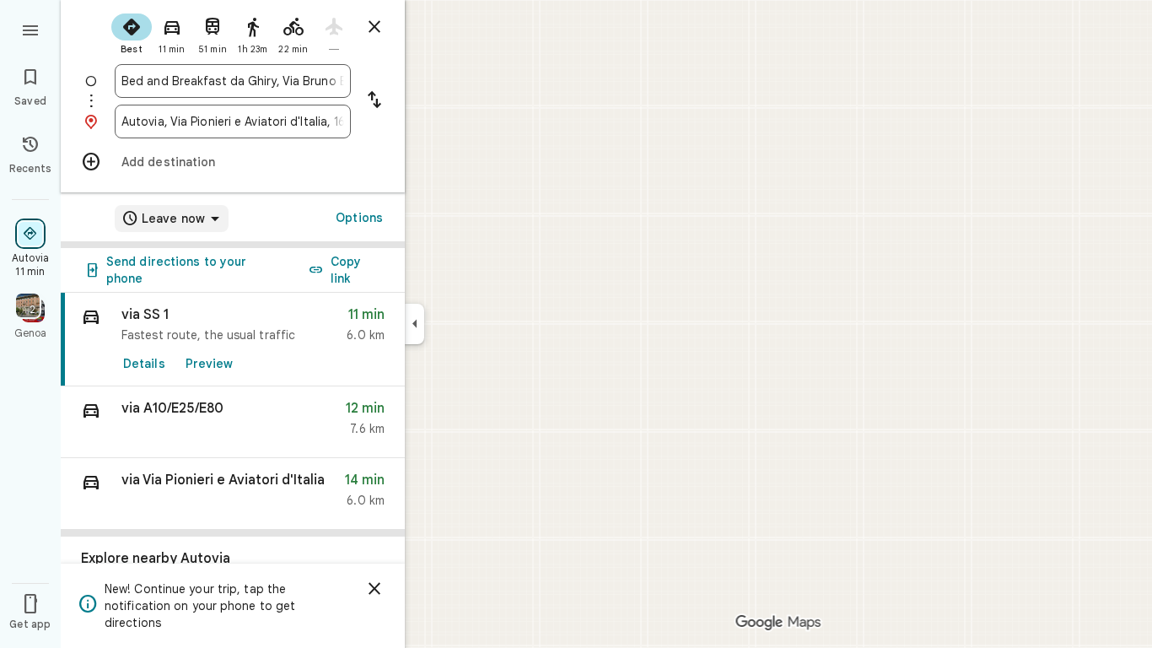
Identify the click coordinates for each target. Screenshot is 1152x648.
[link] (233, 339)
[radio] (131, 32)
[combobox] (232, 81)
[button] (233, 422)
